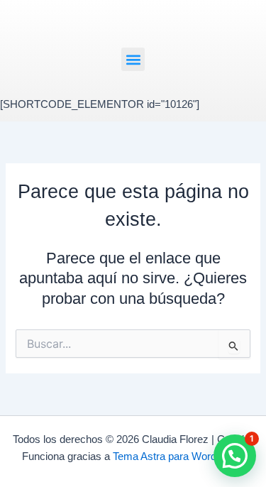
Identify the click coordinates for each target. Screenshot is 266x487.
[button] (133, 59)
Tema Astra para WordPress (178, 456)
